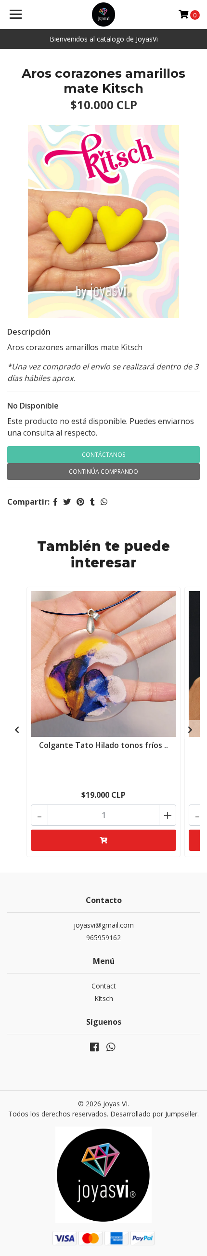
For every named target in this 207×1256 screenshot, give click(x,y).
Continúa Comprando (103, 471)
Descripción (29, 331)
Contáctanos (103, 455)
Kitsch (103, 998)
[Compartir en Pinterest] (80, 501)
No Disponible (33, 405)
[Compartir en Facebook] (55, 501)
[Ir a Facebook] (94, 1049)
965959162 (103, 937)
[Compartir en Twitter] (67, 501)
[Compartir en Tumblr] (92, 501)
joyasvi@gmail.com (104, 925)
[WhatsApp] (110, 1049)
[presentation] (16, 729)
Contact (103, 985)
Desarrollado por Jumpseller (153, 1113)
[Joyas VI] (103, 14)
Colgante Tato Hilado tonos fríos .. (103, 745)
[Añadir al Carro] (103, 840)
